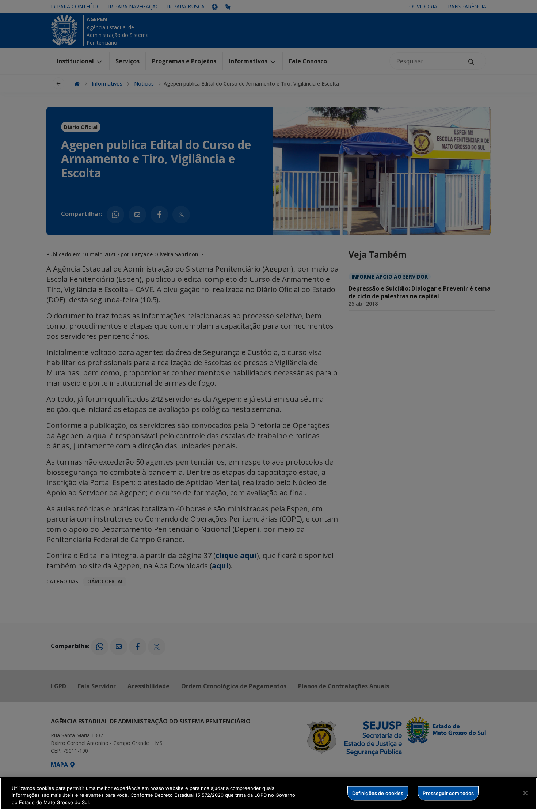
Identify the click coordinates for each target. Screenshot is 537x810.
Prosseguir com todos (448, 793)
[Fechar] (525, 793)
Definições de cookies (378, 793)
